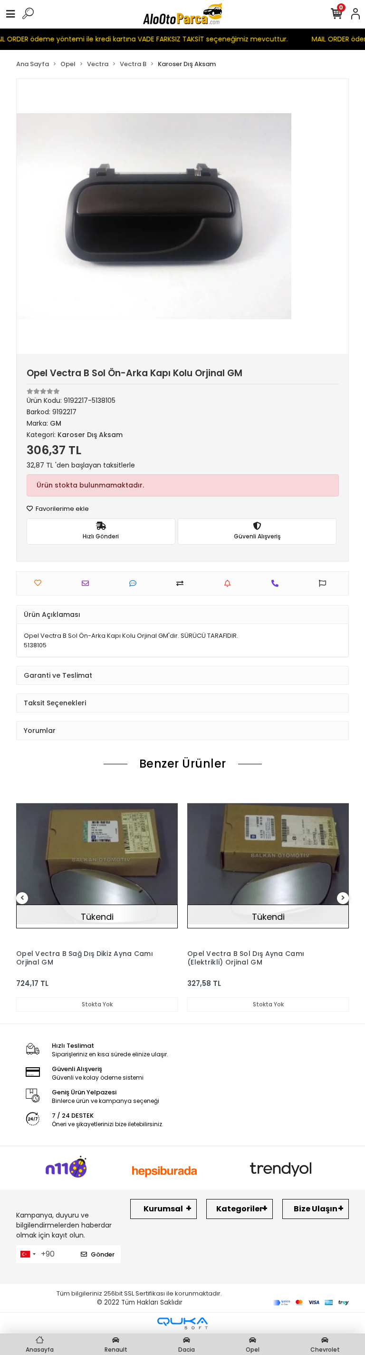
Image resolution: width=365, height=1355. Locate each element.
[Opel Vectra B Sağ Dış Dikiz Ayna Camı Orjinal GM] (97, 864)
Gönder (103, 1254)
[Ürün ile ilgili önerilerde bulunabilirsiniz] (325, 583)
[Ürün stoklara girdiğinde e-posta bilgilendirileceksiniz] (230, 583)
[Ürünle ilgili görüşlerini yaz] (135, 583)
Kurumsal (163, 1208)
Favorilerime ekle (61, 508)
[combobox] (27, 1254)
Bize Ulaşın (315, 1208)
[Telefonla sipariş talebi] (277, 583)
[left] (22, 898)
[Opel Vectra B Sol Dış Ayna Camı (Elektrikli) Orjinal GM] (268, 864)
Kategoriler (239, 1208)
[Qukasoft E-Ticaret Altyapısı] (182, 1323)
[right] (343, 898)
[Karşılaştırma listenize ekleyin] (182, 583)
